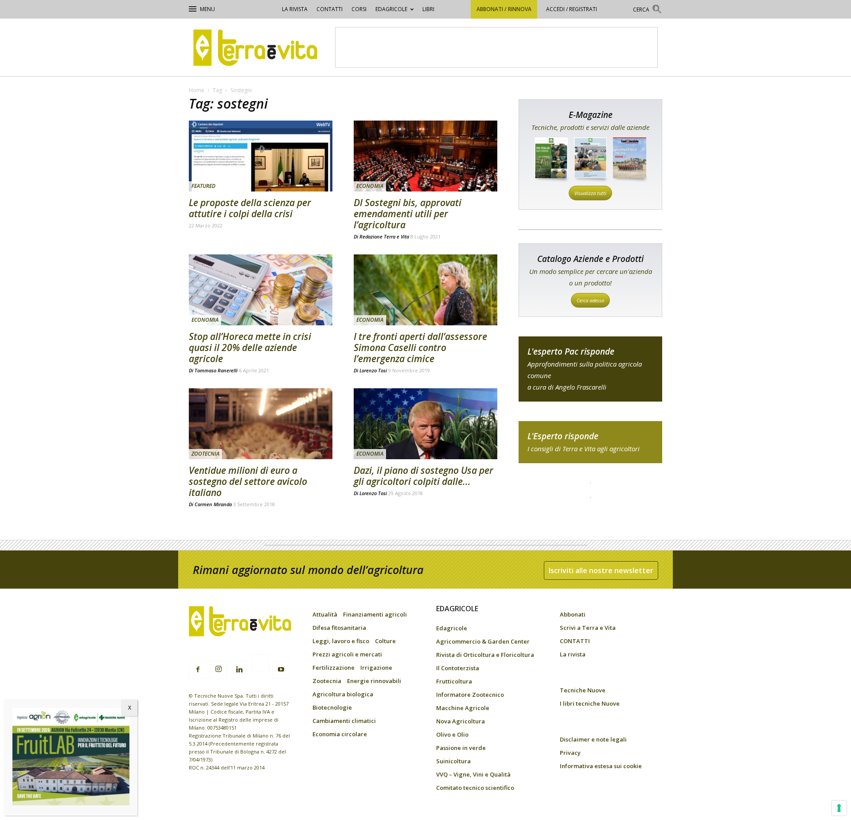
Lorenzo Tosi (373, 370)
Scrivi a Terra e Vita (588, 628)
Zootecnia (205, 453)
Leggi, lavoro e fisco (340, 641)
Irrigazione (376, 668)
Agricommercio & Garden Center (483, 641)
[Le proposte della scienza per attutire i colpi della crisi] (260, 156)
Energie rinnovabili (374, 681)
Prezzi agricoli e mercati (347, 654)
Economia (369, 186)
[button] (647, 10)
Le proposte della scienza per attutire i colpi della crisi (250, 208)
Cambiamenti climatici (344, 721)
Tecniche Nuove (582, 690)
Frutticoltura (454, 681)
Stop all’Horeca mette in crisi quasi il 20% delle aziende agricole (250, 347)
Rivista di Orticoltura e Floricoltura (485, 655)
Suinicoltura (453, 761)
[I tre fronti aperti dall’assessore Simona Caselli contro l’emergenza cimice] (425, 289)
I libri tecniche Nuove (590, 703)
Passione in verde (461, 748)
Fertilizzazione (333, 668)
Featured (203, 186)
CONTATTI (329, 9)
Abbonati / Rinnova (503, 9)
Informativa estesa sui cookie (601, 766)
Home (196, 90)
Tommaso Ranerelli (216, 370)
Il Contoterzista (457, 668)
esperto (590, 442)
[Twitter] (260, 664)
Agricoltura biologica (342, 694)
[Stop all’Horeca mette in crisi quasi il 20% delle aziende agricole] (260, 289)
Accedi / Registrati (571, 9)
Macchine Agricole (462, 708)
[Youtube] (281, 670)
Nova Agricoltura (460, 721)
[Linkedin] (239, 670)
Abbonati (573, 614)
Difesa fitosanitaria (339, 628)
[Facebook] (198, 670)
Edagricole (391, 9)
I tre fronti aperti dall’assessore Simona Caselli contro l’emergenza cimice (420, 347)
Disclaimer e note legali (593, 739)
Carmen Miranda (213, 504)
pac (590, 369)
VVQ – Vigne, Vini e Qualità (473, 774)
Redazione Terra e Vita (384, 236)
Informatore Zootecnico (470, 695)
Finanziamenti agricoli (375, 614)
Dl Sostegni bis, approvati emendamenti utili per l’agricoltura (407, 213)
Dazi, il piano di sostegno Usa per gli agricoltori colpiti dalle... (423, 476)
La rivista (295, 9)
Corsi (359, 9)
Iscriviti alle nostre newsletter (601, 570)
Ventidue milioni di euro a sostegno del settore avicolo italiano (248, 481)
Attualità (324, 614)
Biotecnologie (332, 707)
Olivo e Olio (452, 734)
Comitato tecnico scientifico (475, 788)
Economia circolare (339, 734)
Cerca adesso (590, 300)
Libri (428, 9)
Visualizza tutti (590, 193)
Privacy (570, 753)
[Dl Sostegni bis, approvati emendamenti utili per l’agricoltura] (425, 156)
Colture (385, 641)
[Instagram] (218, 669)
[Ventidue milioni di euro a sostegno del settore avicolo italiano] (260, 423)
